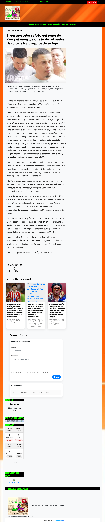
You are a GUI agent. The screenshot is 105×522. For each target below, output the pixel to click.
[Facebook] (99, 2)
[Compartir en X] (13, 269)
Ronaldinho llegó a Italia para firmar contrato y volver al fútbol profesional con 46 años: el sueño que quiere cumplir (57, 310)
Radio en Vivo (40, 24)
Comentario (14, 355)
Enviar (56, 377)
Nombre (13, 347)
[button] (85, 2)
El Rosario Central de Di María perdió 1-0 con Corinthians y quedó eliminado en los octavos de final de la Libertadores (36, 310)
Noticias (65, 24)
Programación (54, 24)
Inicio (31, 24)
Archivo (73, 24)
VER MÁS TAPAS (14, 483)
